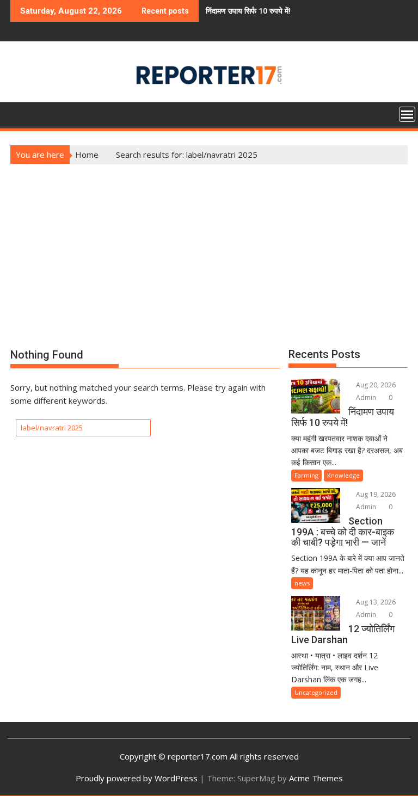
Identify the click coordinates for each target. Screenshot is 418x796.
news (302, 583)
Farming (306, 475)
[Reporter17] (21, 113)
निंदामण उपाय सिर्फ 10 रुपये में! (232, 10)
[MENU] (407, 114)
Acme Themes (316, 778)
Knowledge (343, 475)
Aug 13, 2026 (375, 602)
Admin (365, 397)
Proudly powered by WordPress (137, 778)
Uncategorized (315, 692)
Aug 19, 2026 (375, 494)
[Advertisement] (209, 246)
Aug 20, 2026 (375, 385)
